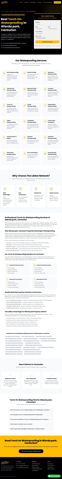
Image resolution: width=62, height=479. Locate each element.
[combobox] (47, 33)
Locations (26, 2)
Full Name (37, 22)
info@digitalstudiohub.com (23, 465)
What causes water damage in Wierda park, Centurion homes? (27, 429)
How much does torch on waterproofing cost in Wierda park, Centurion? (30, 410)
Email (49, 26)
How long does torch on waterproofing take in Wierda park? (26, 414)
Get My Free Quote (47, 41)
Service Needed (38, 31)
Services (39, 2)
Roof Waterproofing (36, 463)
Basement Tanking (35, 467)
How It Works (33, 2)
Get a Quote (57, 2)
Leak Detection (35, 470)
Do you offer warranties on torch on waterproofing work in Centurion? (29, 419)
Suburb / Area (38, 36)
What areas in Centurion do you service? (21, 424)
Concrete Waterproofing (37, 468)
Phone (36, 26)
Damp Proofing (35, 465)
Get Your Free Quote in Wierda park (31, 451)
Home (21, 2)
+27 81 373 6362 (21, 463)
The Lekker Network (47, 2)
